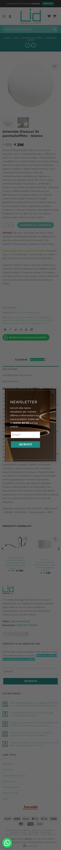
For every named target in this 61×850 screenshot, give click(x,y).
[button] (7, 843)
